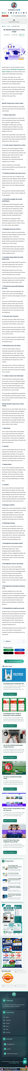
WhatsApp (9, 649)
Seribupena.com (13, 10)
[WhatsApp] (21, 13)
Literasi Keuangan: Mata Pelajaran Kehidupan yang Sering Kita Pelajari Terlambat (15, 867)
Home (4, 12)
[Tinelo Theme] (14, 1069)
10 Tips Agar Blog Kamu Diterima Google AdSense (18, 15)
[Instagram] (18, 13)
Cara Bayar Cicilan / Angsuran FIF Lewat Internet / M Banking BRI (14, 887)
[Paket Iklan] (12, 919)
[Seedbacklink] (8, 978)
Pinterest (19, 652)
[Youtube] (11, 13)
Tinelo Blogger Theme (14, 1062)
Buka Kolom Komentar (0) (15, 661)
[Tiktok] (13, 13)
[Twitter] (16, 13)
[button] (25, 1062)
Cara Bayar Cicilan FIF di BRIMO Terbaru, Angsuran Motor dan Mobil (14, 880)
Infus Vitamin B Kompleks (13, 873)
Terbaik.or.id (7, 34)
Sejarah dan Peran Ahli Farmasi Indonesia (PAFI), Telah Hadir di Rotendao (14, 895)
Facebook (19, 649)
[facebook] (8, 13)
